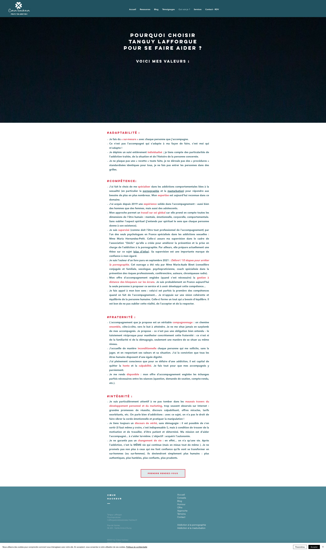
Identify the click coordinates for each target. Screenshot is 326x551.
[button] (145, 9)
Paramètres (300, 547)
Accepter (314, 547)
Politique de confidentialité (136, 547)
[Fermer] (322, 547)
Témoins (181, 513)
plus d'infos (141, 251)
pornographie (151, 190)
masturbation (175, 190)
